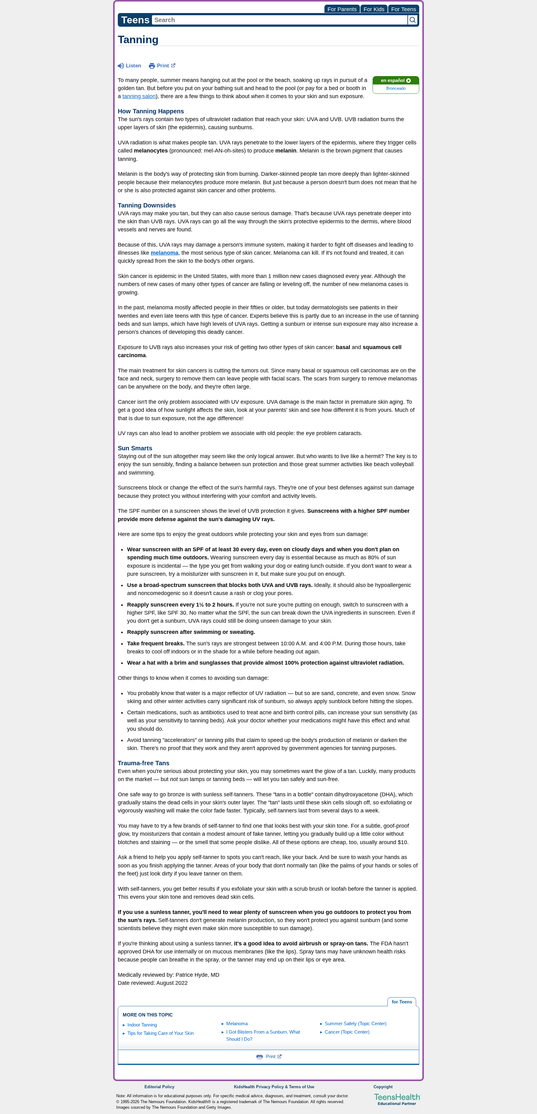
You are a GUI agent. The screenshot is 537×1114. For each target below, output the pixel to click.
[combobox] (279, 20)
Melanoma (237, 1023)
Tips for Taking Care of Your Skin (160, 1033)
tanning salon (139, 96)
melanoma (164, 253)
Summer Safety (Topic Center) (356, 1023)
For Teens (403, 9)
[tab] (402, 1002)
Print (163, 66)
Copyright (383, 1087)
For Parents (342, 9)
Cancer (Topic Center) (347, 1031)
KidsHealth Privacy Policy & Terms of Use (274, 1087)
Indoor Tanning (142, 1024)
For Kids (374, 9)
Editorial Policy (159, 1087)
